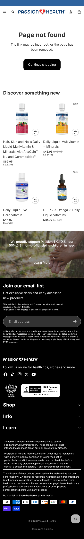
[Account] (70, 12)
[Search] (13, 12)
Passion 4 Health (46, 521)
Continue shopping (42, 64)
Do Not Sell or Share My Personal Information (28, 495)
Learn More (42, 262)
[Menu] (4, 11)
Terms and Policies (42, 529)
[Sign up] (75, 321)
